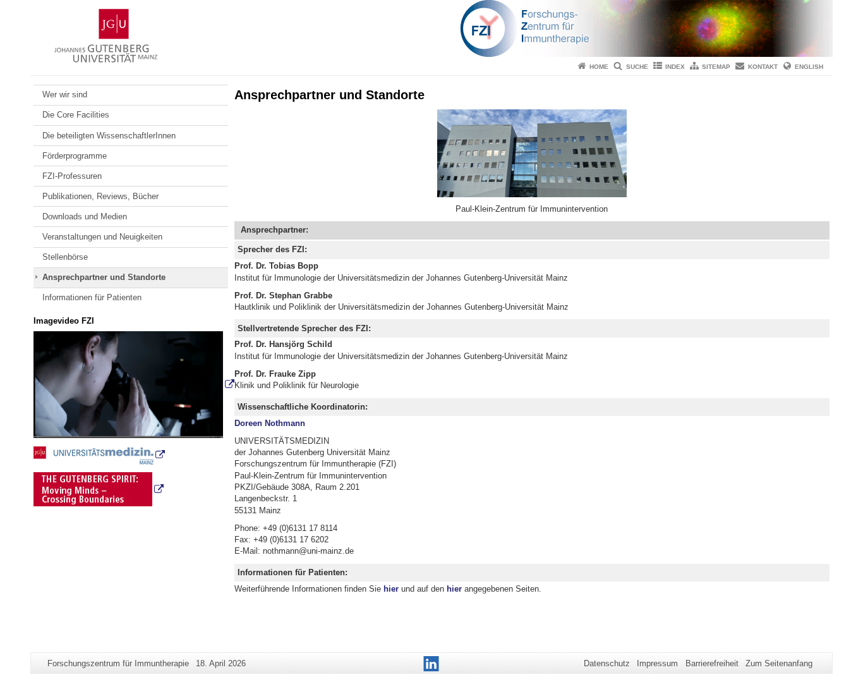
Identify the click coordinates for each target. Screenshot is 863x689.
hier (391, 589)
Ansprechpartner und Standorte (104, 277)
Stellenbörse (65, 257)
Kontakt (763, 66)
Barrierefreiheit (712, 663)
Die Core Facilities (75, 114)
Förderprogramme (74, 156)
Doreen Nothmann (269, 423)
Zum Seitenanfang (778, 663)
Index (675, 66)
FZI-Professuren (72, 176)
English (809, 66)
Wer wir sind (64, 94)
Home (598, 66)
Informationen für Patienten (92, 297)
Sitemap (716, 66)
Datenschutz (607, 663)
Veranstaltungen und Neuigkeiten (102, 236)
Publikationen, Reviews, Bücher (100, 196)
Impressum (657, 663)
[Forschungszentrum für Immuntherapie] (431, 28)
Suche (637, 66)
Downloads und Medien (84, 216)
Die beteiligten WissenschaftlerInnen (109, 135)
